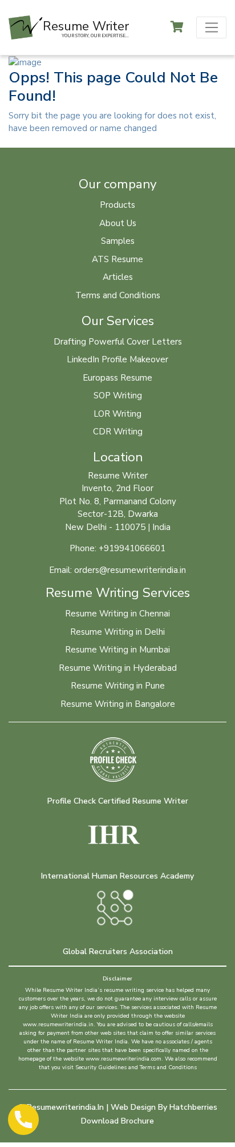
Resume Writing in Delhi (117, 632)
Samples (118, 241)
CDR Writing (118, 431)
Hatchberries (193, 1107)
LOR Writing (117, 414)
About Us (117, 223)
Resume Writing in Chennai (117, 613)
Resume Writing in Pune (118, 685)
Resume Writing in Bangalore (117, 704)
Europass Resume (117, 377)
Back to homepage (57, 141)
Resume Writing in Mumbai (117, 649)
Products (117, 205)
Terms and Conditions (117, 295)
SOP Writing (118, 395)
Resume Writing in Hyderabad (118, 668)
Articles (118, 277)
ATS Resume (117, 259)
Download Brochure (117, 1121)
